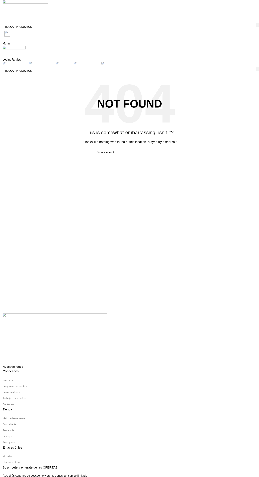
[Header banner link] (129, 238)
